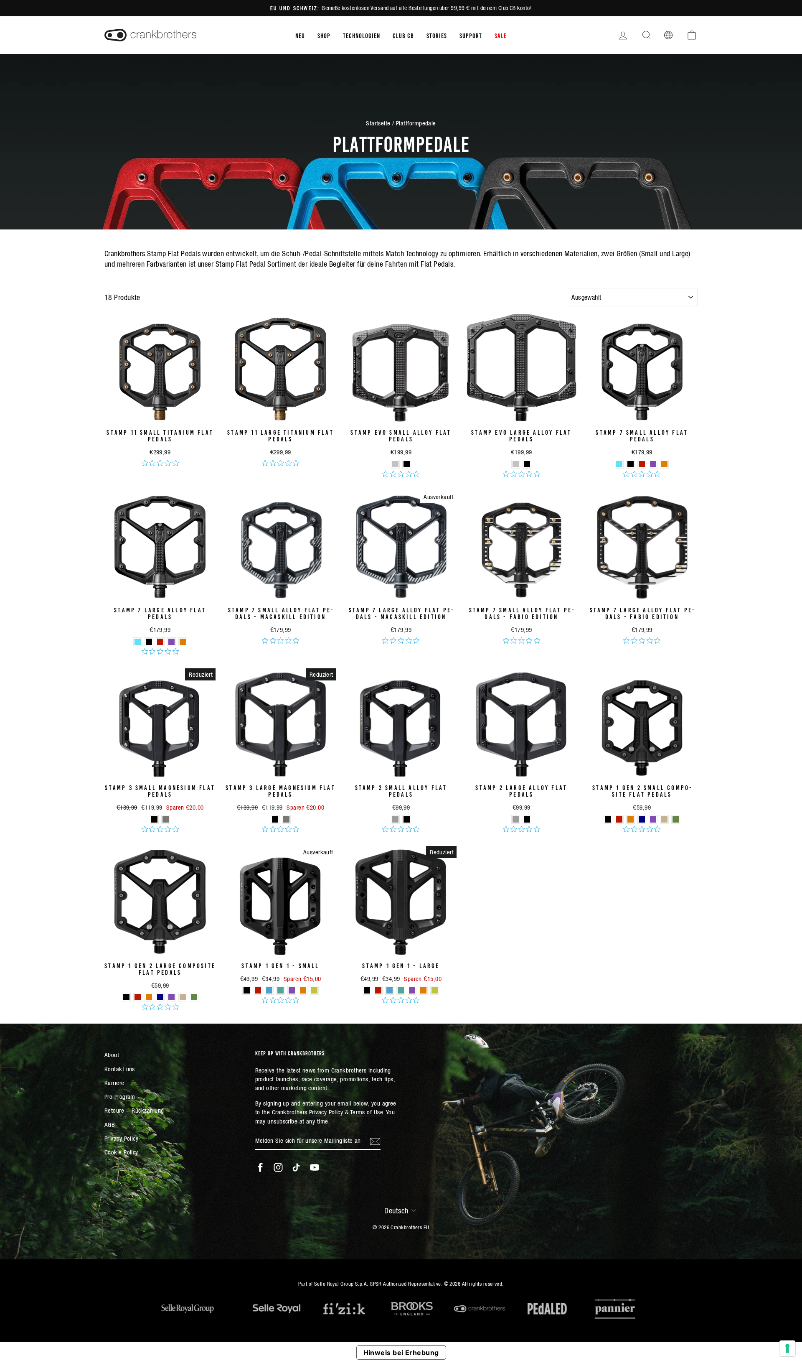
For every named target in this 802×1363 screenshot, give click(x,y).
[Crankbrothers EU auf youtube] (315, 1167)
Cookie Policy (121, 1152)
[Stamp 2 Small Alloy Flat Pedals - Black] (407, 819)
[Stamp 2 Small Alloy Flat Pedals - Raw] (395, 819)
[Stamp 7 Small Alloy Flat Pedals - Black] (630, 464)
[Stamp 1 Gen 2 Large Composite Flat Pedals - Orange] (149, 997)
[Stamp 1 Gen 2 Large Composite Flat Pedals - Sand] (183, 997)
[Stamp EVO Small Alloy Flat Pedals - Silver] (395, 464)
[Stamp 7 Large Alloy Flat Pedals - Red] (160, 642)
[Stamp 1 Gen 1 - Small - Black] (247, 990)
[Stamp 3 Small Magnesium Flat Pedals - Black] (154, 819)
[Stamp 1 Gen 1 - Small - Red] (258, 990)
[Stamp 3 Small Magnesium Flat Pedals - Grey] (166, 819)
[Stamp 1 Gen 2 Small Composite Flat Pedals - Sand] (664, 819)
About (111, 1054)
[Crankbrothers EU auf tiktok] (296, 1167)
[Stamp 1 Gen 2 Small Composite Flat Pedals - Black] (608, 819)
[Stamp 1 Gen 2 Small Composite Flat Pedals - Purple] (653, 819)
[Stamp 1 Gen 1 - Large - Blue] (389, 990)
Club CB (403, 35)
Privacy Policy (121, 1138)
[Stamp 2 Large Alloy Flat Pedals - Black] (527, 819)
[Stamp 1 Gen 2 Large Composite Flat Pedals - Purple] (171, 997)
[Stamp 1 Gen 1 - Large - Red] (378, 990)
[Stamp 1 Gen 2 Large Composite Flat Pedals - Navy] (160, 997)
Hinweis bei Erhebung (401, 1352)
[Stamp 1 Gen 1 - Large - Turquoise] (401, 990)
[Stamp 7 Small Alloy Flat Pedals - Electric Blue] (619, 464)
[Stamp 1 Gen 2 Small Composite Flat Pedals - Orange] (630, 819)
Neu (300, 35)
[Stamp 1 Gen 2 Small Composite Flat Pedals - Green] (676, 819)
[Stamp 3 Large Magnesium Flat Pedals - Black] (275, 819)
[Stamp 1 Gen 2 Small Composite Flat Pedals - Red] (619, 819)
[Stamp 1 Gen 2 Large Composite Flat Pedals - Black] (126, 997)
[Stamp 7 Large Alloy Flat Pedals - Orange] (183, 642)
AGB (109, 1124)
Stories (436, 35)
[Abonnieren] (375, 1141)
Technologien (361, 35)
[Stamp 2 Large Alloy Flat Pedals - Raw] (516, 819)
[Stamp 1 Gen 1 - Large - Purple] (412, 990)
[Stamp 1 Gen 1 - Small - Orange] (303, 990)
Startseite (378, 123)
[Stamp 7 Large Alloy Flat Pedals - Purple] (171, 642)
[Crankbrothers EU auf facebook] (260, 1167)
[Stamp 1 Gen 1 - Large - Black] (367, 990)
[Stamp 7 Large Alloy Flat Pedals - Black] (149, 642)
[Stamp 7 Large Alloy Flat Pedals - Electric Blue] (138, 642)
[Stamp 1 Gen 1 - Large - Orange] (423, 990)
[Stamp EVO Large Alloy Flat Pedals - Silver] (516, 464)
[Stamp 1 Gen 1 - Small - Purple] (292, 990)
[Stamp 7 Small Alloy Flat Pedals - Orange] (664, 464)
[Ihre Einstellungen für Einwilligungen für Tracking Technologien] (787, 1348)
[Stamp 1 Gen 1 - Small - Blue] (269, 990)
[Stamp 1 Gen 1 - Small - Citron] (314, 990)
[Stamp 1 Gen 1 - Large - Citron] (435, 990)
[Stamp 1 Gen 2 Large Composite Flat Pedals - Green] (194, 997)
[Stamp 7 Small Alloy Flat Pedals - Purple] (653, 464)
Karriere (114, 1082)
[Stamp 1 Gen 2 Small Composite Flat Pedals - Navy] (642, 819)
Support (470, 35)
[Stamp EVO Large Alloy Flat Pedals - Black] (527, 464)
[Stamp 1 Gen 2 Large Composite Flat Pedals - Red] (138, 997)
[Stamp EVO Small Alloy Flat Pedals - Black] (407, 464)
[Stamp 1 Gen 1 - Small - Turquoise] (280, 990)
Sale (501, 35)
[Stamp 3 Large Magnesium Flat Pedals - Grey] (286, 819)
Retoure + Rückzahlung (134, 1110)
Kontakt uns (119, 1069)
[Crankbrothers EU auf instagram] (278, 1167)
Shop (323, 35)
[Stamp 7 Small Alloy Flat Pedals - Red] (642, 464)
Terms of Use (366, 1112)
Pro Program (119, 1096)
